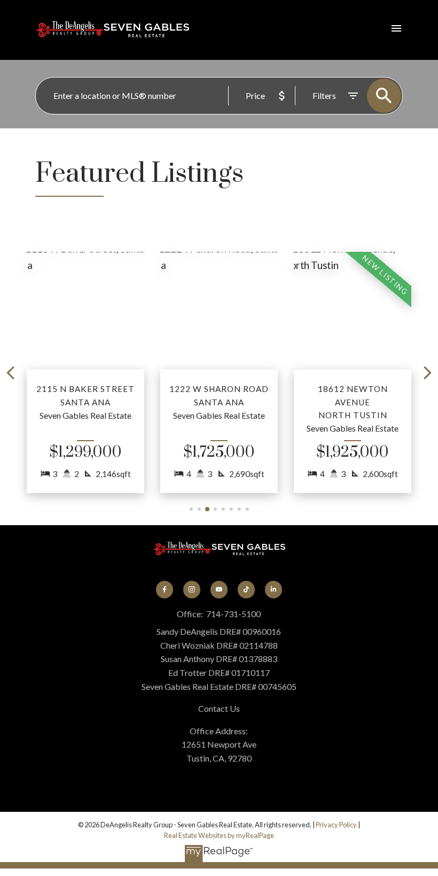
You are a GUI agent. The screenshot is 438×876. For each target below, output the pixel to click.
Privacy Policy (336, 824)
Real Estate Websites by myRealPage (219, 835)
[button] (85, 372)
